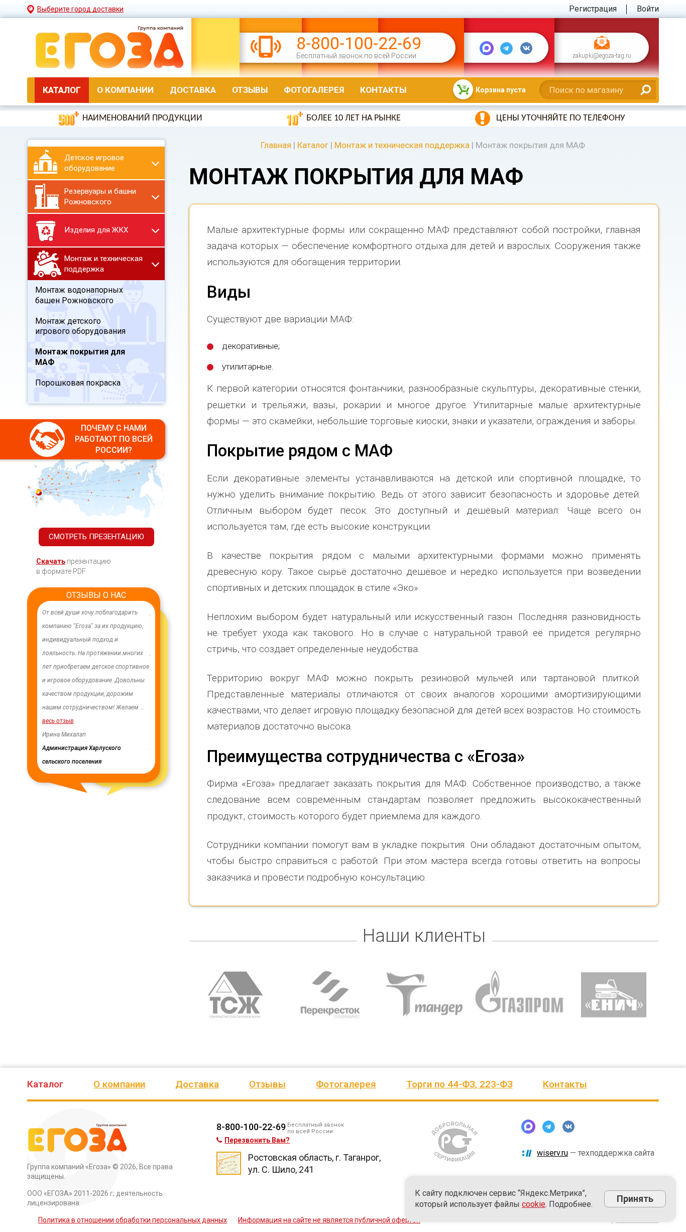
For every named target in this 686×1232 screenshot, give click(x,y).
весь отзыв (58, 720)
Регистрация (593, 9)
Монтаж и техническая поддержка (402, 145)
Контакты (383, 90)
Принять (635, 1198)
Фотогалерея (314, 90)
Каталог (62, 90)
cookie (533, 1204)
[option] (96, 687)
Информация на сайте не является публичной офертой (329, 1220)
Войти (648, 9)
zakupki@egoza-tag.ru (602, 56)
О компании (125, 90)
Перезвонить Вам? (257, 1140)
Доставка (193, 90)
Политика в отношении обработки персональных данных (132, 1220)
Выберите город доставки (80, 9)
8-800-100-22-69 (358, 43)
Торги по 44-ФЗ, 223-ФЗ (459, 1084)
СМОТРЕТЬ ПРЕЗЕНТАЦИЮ (96, 536)
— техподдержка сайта (595, 1153)
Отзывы (250, 90)
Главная (276, 145)
